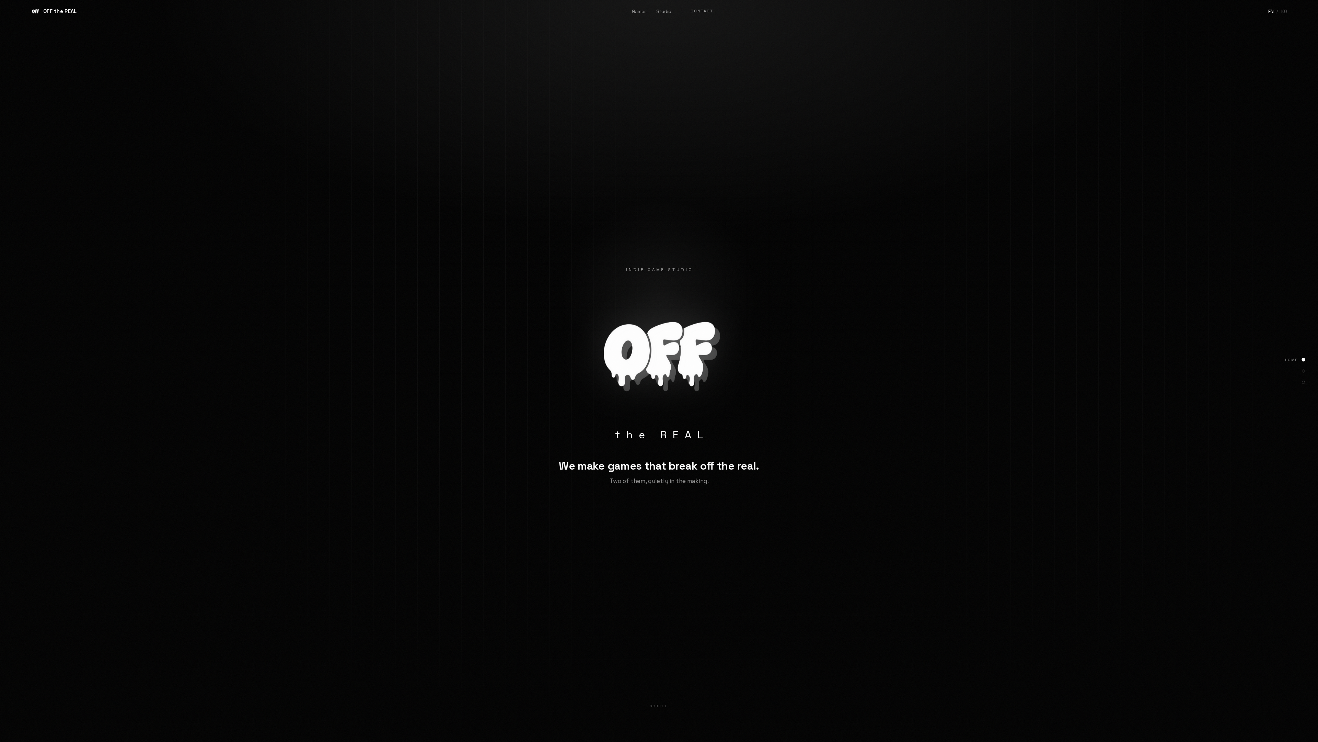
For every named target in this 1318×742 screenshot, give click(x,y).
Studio (663, 11)
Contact (702, 11)
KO (1284, 11)
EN (1271, 11)
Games (639, 11)
